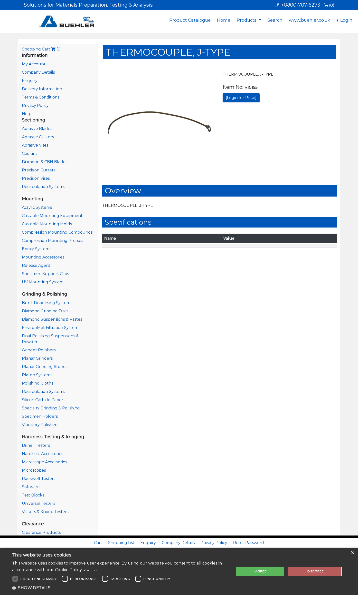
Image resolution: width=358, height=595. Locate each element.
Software (31, 487)
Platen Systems (37, 375)
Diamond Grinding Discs (45, 311)
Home (223, 20)
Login (345, 20)
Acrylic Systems (37, 207)
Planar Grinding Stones (44, 366)
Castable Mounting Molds (47, 224)
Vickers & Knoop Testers (45, 511)
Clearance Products (41, 532)
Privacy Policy (35, 105)
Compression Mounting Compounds (57, 232)
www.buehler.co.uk (309, 20)
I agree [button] (260, 571)
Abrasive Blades (37, 128)
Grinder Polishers (39, 350)
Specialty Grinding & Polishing (51, 408)
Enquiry (30, 80)
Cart (98, 542)
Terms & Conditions (40, 97)
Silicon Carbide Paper (42, 399)
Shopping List (121, 542)
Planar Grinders (37, 358)
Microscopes (34, 470)
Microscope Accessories (44, 462)
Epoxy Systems (36, 249)
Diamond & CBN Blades (44, 161)
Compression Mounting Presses (52, 240)
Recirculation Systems (43, 186)
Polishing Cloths (37, 383)
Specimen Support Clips (45, 273)
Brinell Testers (36, 445)
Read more (92, 570)
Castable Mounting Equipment (52, 215)
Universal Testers (38, 503)
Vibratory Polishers (40, 424)
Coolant (29, 153)
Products (247, 20)
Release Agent (36, 265)
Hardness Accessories (42, 453)
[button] (119, 588)
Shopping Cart (42, 49)
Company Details (38, 72)
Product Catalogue (190, 20)
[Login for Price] (241, 97)
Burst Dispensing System (46, 302)
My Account (34, 64)
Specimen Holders (40, 416)
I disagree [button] (315, 571)
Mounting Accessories (43, 257)
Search (275, 20)
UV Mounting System (43, 282)
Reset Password (248, 542)
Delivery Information (42, 89)
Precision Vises (36, 178)
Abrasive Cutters (38, 137)
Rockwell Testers (38, 478)
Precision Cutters (38, 170)
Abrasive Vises (35, 145)
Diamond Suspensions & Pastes (52, 319)
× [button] (352, 553)
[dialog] (179, 571)
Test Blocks (33, 495)
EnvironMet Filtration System (50, 327)
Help (26, 113)
